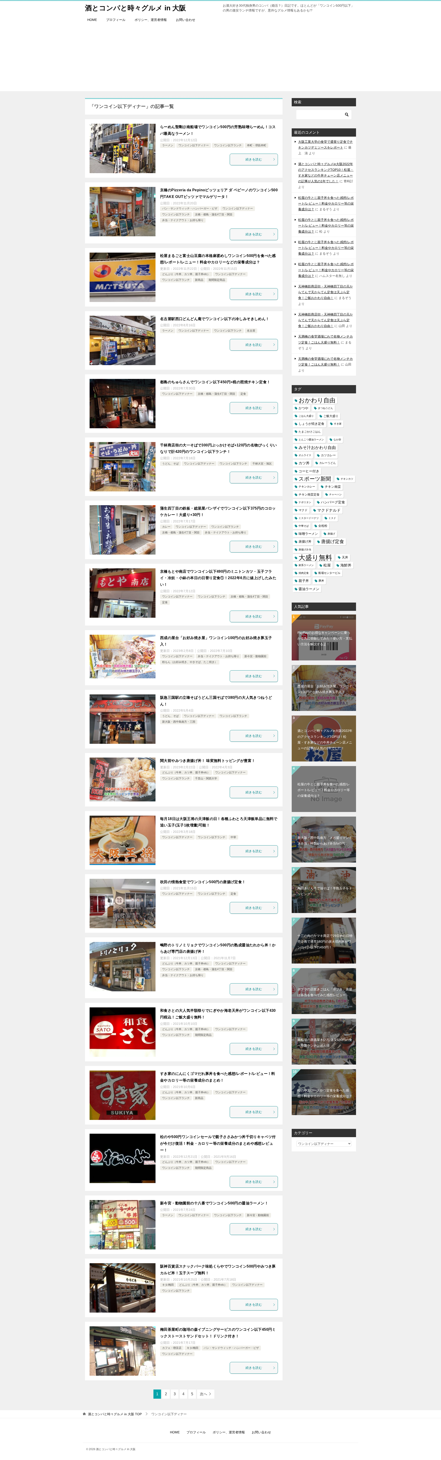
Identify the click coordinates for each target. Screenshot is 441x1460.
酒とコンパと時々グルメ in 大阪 (135, 8)
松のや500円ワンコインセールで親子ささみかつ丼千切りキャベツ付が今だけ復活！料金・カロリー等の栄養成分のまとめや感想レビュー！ (218, 1143)
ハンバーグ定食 (333, 502)
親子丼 (304, 581)
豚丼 (321, 580)
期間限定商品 (217, 280)
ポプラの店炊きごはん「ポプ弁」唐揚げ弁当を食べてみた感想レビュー (324, 992)
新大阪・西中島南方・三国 (178, 721)
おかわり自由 (317, 400)
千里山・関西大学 (206, 778)
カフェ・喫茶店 (171, 1348)
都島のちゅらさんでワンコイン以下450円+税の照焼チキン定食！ (215, 382)
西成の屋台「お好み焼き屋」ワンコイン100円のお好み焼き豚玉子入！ (324, 689)
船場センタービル (329, 573)
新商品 (199, 280)
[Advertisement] (220, 59)
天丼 (345, 557)
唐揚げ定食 (332, 541)
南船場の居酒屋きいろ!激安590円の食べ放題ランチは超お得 (324, 1042)
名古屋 (251, 330)
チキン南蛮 (333, 486)
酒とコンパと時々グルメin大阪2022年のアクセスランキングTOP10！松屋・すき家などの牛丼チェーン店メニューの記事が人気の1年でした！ (324, 739)
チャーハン (335, 494)
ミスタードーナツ (309, 518)
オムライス (305, 455)
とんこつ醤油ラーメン (311, 439)
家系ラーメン (306, 565)
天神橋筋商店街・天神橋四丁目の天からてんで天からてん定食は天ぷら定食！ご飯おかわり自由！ (325, 292)
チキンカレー (307, 486)
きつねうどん (325, 408)
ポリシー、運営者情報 (151, 20)
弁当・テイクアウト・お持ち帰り (183, 220)
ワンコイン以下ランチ (228, 145)
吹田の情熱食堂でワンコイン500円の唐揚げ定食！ (203, 882)
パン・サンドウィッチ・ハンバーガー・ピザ (189, 208)
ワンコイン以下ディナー (193, 145)
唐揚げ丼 (305, 541)
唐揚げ (331, 533)
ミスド (332, 518)
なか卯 (337, 439)
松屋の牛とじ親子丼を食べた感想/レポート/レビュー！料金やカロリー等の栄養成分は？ (326, 203)
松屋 (327, 565)
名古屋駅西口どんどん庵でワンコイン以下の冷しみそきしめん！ (214, 319)
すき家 (338, 423)
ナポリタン (305, 502)
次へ (203, 1394)
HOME (92, 20)
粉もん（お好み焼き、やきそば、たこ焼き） (189, 662)
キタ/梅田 (168, 1284)
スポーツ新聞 (315, 479)
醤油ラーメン (309, 589)
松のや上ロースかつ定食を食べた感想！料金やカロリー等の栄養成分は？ (324, 1093)
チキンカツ (347, 478)
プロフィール (115, 20)
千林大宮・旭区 (262, 463)
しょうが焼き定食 (311, 424)
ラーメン (167, 145)
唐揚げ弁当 (305, 549)
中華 (233, 837)
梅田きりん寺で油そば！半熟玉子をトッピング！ (324, 891)
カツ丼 (304, 463)
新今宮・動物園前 (255, 656)
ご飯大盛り (330, 416)
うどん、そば (170, 463)
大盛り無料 (315, 557)
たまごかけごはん (310, 431)
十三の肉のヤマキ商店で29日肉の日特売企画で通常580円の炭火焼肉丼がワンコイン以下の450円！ (325, 941)
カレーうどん (327, 463)
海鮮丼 (345, 565)
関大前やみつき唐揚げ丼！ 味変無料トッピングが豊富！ (207, 761)
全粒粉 (322, 525)
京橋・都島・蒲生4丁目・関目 (213, 214)
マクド (303, 510)
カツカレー (328, 455)
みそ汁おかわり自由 (317, 447)
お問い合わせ (185, 20)
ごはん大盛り (306, 415)
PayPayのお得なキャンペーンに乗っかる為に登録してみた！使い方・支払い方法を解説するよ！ (324, 638)
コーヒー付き (309, 471)
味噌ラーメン (308, 534)
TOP (115, 1414)
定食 (243, 393)
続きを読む (254, 159)
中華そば (304, 525)
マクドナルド (329, 510)
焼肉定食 (304, 573)
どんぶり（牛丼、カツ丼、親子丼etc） (186, 274)
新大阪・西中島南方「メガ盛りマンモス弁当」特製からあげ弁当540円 (324, 840)
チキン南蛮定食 (309, 494)
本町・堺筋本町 (256, 145)
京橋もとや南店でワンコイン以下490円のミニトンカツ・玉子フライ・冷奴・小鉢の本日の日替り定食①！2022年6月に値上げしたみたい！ (218, 578)
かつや (303, 408)
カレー (166, 526)
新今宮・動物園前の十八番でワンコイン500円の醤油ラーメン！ (214, 1203)
